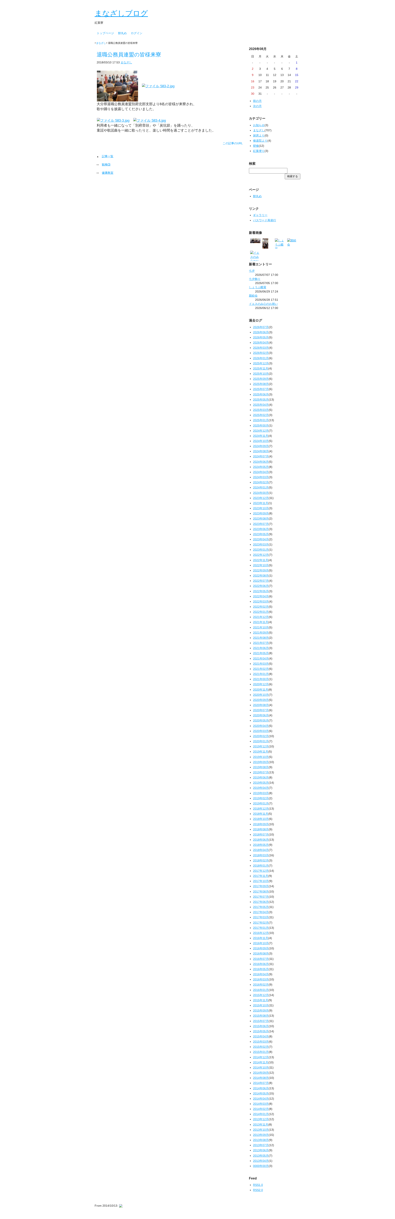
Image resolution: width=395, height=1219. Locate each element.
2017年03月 (261, 917)
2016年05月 (261, 969)
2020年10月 (261, 694)
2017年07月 (261, 896)
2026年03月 (261, 347)
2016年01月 (261, 990)
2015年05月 (261, 1031)
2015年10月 (261, 1005)
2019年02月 (261, 798)
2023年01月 (261, 549)
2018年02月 (261, 860)
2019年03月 (261, 793)
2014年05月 (261, 1093)
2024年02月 (261, 482)
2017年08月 (261, 891)
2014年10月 (261, 1067)
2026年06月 (261, 332)
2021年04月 (261, 658)
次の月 (257, 106)
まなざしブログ (121, 13)
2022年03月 (261, 601)
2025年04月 (261, 404)
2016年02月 (261, 984)
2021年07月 (261, 642)
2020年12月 (261, 684)
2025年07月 (261, 389)
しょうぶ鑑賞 (257, 287)
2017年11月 (260, 876)
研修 (256, 145)
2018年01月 (261, 865)
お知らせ (259, 125)
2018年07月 (261, 834)
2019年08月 (261, 767)
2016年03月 (261, 979)
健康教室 (107, 172)
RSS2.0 (258, 1190)
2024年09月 (261, 446)
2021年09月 (261, 632)
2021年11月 (260, 622)
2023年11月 (260, 503)
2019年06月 (261, 777)
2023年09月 (261, 513)
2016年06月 (261, 964)
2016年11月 (260, 938)
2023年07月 (261, 524)
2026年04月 (261, 342)
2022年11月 (260, 560)
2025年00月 (261, 425)
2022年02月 (261, 606)
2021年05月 (261, 653)
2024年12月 (261, 430)
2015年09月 (261, 1010)
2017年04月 (261, 912)
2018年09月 (261, 824)
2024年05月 (261, 466)
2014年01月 (261, 1114)
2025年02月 (261, 415)
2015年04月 (261, 1036)
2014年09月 (261, 1072)
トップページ (105, 33)
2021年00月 (261, 679)
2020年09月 (261, 700)
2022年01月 (261, 611)
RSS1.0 (258, 1184)
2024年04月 (261, 472)
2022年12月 (261, 554)
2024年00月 (261, 492)
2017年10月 (261, 881)
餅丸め (122, 33)
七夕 (252, 270)
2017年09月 (261, 886)
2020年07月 (261, 710)
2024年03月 (261, 477)
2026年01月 (261, 358)
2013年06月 (261, 1150)
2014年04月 (261, 1098)
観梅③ (106, 164)
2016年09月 (261, 948)
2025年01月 (261, 420)
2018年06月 (261, 839)
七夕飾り (254, 279)
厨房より (259, 135)
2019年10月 (261, 757)
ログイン (136, 33)
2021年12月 (261, 617)
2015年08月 (261, 1015)
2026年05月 (261, 337)
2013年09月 (261, 1134)
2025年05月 (261, 399)
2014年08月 (261, 1077)
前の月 (257, 101)
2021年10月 (261, 627)
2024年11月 (260, 435)
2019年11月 (260, 751)
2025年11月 (260, 368)
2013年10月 (261, 1129)
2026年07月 (261, 327)
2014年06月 (261, 1088)
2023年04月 (261, 539)
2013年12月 (261, 1119)
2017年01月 (261, 927)
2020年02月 (261, 736)
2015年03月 (261, 1041)
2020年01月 (261, 741)
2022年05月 (261, 591)
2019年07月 (261, 772)
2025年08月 (261, 384)
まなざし (101, 43)
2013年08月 (261, 1140)
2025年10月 (261, 373)
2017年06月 (261, 901)
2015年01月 (261, 1052)
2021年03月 (261, 663)
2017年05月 (261, 907)
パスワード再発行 (264, 220)
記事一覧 (107, 156)
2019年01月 (261, 803)
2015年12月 (261, 995)
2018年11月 (260, 813)
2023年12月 (261, 498)
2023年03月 (261, 544)
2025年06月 (261, 394)
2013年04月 (261, 1160)
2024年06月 (261, 461)
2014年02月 (261, 1109)
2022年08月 (261, 575)
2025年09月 (261, 378)
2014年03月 (261, 1103)
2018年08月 (261, 829)
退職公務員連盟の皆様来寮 (129, 54)
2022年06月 (261, 585)
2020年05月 (261, 720)
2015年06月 (261, 1026)
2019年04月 (261, 787)
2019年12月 (261, 746)
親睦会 (253, 295)
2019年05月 (261, 782)
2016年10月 (261, 943)
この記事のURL (233, 143)
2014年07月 (261, 1083)
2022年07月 (261, 580)
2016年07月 (261, 958)
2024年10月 (261, 441)
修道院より (260, 140)
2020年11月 (260, 689)
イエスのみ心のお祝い (263, 303)
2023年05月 (261, 534)
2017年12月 (261, 870)
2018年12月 (261, 808)
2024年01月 (261, 487)
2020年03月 (261, 731)
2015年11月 (260, 1000)
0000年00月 (261, 1166)
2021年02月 (261, 668)
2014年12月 (261, 1057)
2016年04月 (261, 974)
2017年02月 (261, 922)
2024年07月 (261, 456)
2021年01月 (261, 674)
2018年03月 (261, 855)
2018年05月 (261, 844)
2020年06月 (261, 715)
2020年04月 (261, 725)
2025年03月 (261, 409)
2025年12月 (261, 363)
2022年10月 (261, 565)
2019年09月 (261, 762)
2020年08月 (261, 705)
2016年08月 (261, 953)
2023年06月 (261, 529)
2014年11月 (260, 1062)
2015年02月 (261, 1046)
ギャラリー (260, 215)
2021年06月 (261, 648)
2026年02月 (261, 352)
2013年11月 (260, 1124)
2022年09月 (261, 570)
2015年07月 (261, 1021)
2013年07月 (261, 1145)
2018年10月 (261, 818)
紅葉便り (259, 151)
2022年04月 (261, 596)
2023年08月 (261, 518)
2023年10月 (261, 508)
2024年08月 (261, 451)
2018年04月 (261, 850)
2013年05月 (261, 1155)
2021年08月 (261, 637)
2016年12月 (261, 933)
